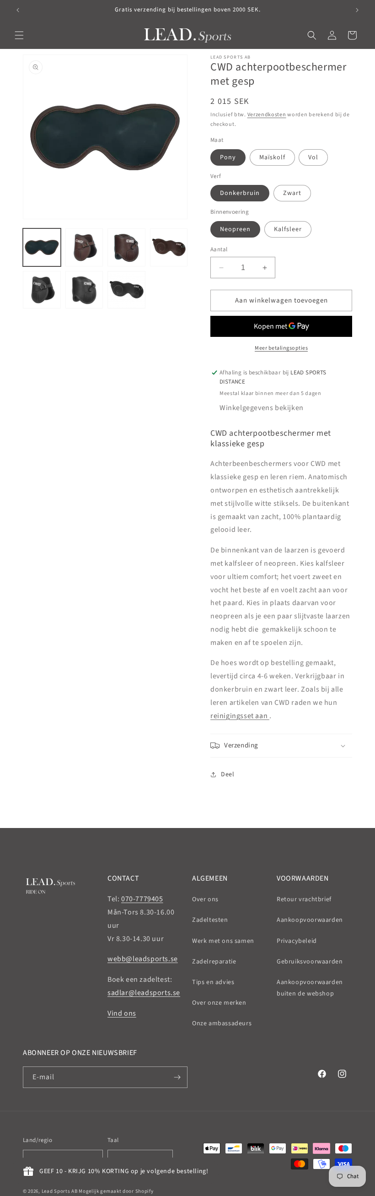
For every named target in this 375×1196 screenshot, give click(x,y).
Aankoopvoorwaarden (310, 920)
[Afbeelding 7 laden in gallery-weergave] (84, 290)
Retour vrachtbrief (304, 899)
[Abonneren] (177, 1077)
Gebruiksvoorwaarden (310, 961)
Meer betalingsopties (281, 348)
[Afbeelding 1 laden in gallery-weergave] (42, 247)
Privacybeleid (297, 941)
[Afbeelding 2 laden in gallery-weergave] (84, 247)
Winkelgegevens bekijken (262, 408)
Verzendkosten (266, 115)
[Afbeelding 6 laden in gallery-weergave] (42, 290)
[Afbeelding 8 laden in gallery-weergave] (126, 290)
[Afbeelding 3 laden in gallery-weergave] (126, 247)
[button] (19, 35)
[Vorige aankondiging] (18, 10)
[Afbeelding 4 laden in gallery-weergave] (169, 247)
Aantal (218, 249)
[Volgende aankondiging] (357, 10)
